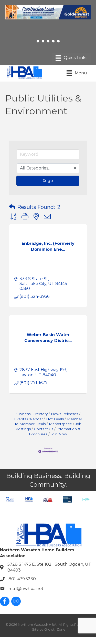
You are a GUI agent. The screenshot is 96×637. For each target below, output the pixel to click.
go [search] (50, 180)
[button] (12, 207)
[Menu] (71, 58)
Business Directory (31, 414)
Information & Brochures (54, 431)
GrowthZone (55, 629)
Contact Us (43, 429)
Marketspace (60, 424)
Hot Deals (55, 419)
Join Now (59, 434)
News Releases (64, 414)
